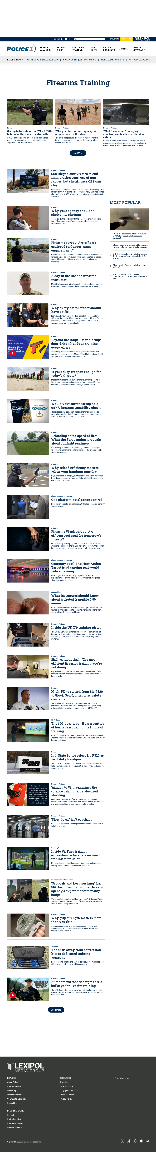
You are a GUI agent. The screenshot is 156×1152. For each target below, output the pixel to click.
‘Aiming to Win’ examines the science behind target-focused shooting (74, 791)
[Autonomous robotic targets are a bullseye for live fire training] (28, 989)
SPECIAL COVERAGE (139, 48)
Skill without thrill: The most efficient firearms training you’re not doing (76, 663)
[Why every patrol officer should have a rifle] (28, 315)
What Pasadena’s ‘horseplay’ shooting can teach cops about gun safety (124, 133)
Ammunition (56, 592)
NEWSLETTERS (114, 39)
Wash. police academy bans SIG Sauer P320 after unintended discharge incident (129, 236)
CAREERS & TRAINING (78, 48)
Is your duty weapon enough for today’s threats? (76, 374)
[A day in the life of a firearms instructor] (28, 283)
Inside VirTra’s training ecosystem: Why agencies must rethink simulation (75, 855)
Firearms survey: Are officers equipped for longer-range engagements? (73, 246)
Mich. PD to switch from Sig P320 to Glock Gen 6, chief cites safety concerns (77, 695)
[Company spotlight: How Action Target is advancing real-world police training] (28, 571)
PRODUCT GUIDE (62, 48)
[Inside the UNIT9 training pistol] (28, 634)
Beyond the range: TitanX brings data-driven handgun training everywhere (76, 343)
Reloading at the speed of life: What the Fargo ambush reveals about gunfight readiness (76, 439)
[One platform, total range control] (28, 507)
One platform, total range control (76, 500)
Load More (78, 153)
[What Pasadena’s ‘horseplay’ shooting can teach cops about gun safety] (126, 112)
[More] (53, 48)
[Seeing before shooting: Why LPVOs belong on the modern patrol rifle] (30, 112)
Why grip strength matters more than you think (76, 920)
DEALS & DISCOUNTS (108, 48)
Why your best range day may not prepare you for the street (76, 132)
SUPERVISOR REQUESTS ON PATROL (79, 60)
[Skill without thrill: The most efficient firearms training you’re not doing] (28, 666)
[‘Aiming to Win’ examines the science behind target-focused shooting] (28, 794)
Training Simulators (59, 848)
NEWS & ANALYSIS (45, 48)
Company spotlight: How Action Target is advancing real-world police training (76, 567)
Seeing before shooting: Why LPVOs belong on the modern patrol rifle (29, 132)
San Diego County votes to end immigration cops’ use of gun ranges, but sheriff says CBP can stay (76, 179)
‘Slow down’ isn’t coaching (71, 819)
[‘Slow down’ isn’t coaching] (28, 826)
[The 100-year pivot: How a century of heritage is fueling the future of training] (28, 730)
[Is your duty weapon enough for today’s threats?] (28, 379)
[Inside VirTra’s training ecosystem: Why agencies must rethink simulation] (28, 858)
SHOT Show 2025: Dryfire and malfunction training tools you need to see (130, 276)
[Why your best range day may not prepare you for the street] (78, 112)
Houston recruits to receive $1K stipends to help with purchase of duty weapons (130, 246)
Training (54, 946)
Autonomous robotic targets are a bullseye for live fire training (76, 984)
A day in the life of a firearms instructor (73, 278)
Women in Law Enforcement (62, 880)
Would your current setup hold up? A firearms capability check (76, 406)
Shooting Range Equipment (61, 496)
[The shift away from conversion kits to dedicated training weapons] (28, 957)
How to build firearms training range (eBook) (129, 266)
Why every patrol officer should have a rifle (76, 310)
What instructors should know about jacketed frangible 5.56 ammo (75, 599)
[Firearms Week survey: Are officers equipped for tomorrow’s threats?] (28, 539)
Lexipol (24, 1142)
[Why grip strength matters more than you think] (28, 925)
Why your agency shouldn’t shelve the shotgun (72, 213)
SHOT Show (55, 720)
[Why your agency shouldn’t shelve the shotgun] (28, 218)
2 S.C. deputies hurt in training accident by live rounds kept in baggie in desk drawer (130, 256)
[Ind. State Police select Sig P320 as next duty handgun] (28, 762)
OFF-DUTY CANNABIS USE (141, 60)
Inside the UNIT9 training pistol (76, 627)
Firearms (10, 128)
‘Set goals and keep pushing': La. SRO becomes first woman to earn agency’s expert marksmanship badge (77, 889)
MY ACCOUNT (127, 39)
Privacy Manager (122, 1078)
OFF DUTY (94, 48)
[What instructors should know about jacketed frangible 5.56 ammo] (28, 602)
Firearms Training (62, 128)
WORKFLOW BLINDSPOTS (112, 60)
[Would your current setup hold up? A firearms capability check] (28, 411)
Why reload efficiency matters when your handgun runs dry (75, 470)
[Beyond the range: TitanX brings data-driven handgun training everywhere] (28, 347)
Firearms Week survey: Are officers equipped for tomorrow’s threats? (76, 535)
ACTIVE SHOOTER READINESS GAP (42, 60)
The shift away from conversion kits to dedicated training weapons (76, 953)
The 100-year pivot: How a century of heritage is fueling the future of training (78, 727)
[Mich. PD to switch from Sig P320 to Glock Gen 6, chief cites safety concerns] (28, 698)
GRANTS (123, 48)
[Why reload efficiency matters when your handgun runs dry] (28, 475)
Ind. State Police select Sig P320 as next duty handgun (77, 757)
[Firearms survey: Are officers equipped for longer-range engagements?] (28, 250)
